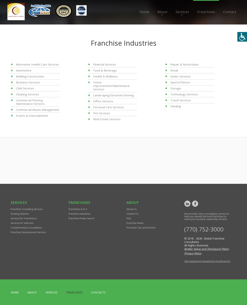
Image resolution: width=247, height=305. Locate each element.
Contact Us (132, 213)
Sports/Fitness (180, 82)
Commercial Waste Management (37, 110)
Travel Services (180, 100)
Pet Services (101, 113)
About (162, 11)
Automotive (23, 70)
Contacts (98, 292)
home (15, 292)
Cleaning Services (27, 94)
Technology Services (184, 94)
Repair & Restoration (184, 64)
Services (182, 11)
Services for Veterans (22, 223)
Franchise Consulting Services (27, 209)
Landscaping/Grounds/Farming (113, 95)
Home (144, 11)
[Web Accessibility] (242, 37)
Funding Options (20, 213)
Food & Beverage (105, 70)
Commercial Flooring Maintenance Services (30, 102)
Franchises (206, 11)
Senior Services (180, 76)
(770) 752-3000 (203, 229)
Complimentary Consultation (26, 227)
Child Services (25, 88)
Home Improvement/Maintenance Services (111, 85)
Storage (175, 88)
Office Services (103, 101)
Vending (175, 106)
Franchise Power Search (81, 218)
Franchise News (134, 223)
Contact (229, 11)
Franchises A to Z (78, 209)
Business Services (28, 82)
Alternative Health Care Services (37, 64)
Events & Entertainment (32, 116)
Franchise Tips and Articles (141, 227)
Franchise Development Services (28, 232)
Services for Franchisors (24, 218)
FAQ (128, 218)
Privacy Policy (192, 253)
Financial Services (104, 64)
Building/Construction (30, 76)
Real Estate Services (107, 119)
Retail (174, 70)
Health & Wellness (105, 76)
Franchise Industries (79, 213)
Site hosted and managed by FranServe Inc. (207, 261)
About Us (131, 209)
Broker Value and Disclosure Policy (206, 249)
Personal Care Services (108, 107)
